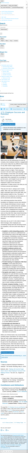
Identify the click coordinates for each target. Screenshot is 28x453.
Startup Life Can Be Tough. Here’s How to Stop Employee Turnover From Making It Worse (13, 370)
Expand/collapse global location (26, 109)
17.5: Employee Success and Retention (16, 407)
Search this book (3, 25)
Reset (2, 38)
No (8, 430)
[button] (5, 84)
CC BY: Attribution (22, 391)
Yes (3, 430)
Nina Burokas (16, 411)
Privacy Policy (4, 444)
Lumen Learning (9, 120)
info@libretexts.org (6, 447)
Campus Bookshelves (17, 109)
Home (6, 109)
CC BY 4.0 (10, 410)
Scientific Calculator (7, 74)
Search (2, 451)
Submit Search (4, 29)
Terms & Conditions (11, 444)
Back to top (3, 418)
